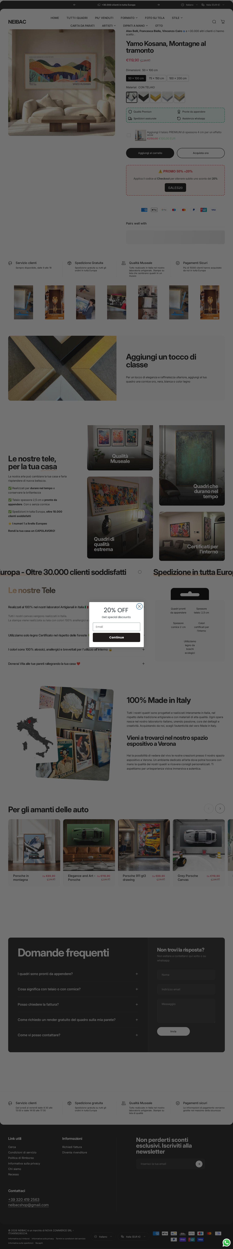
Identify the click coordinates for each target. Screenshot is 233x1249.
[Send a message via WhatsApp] (226, 1242)
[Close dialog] (139, 606)
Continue (116, 637)
